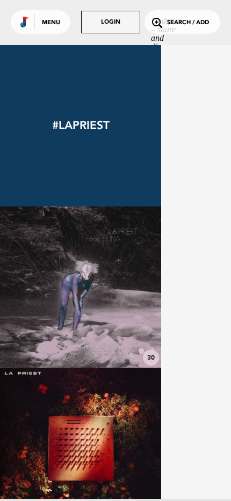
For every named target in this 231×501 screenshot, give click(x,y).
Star (80, 338)
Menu (51, 23)
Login (110, 22)
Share (114, 287)
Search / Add (188, 23)
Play (80, 287)
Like (46, 287)
